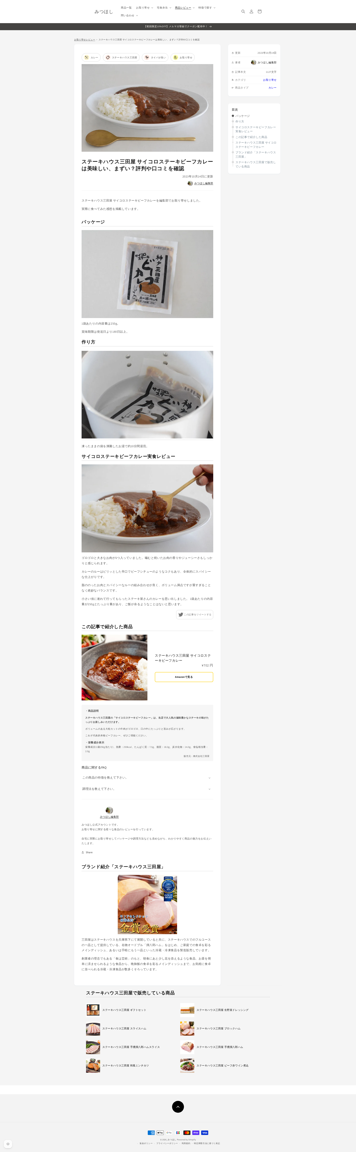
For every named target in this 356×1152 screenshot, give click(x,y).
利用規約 (186, 1143)
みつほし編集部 (267, 62)
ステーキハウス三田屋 (124, 57)
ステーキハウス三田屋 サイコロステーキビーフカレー (256, 145)
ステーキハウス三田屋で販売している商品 (255, 164)
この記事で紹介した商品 (251, 137)
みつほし (172, 1139)
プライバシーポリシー (167, 1143)
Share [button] (89, 852)
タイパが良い (158, 57)
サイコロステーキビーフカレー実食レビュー (255, 129)
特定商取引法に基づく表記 (207, 1143)
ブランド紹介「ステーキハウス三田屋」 (255, 154)
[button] (144, 7)
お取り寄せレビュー (84, 39)
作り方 (239, 121)
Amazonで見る (184, 677)
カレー (272, 87)
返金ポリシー (146, 1143)
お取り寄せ (270, 80)
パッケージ (242, 116)
